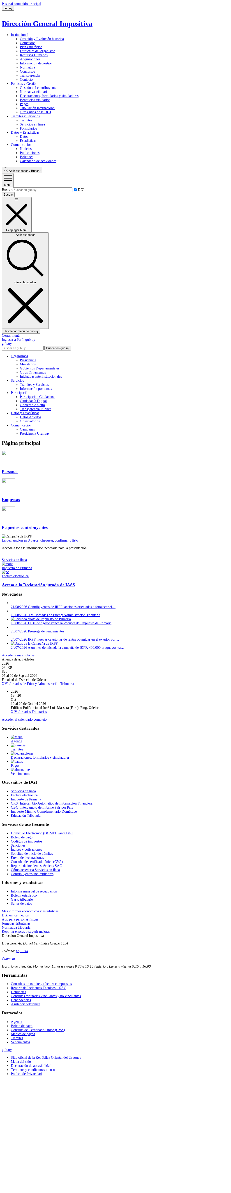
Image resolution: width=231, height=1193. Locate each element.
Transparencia (30, 75)
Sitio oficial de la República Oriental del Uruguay (46, 1057)
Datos (24, 136)
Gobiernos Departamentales (39, 368)
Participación (20, 393)
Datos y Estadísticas (25, 132)
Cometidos (27, 43)
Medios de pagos (23, 1034)
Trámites (26, 120)
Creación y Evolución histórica (42, 39)
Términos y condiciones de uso (33, 1070)
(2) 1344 (22, 951)
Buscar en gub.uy (57, 348)
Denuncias (18, 992)
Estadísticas (28, 140)
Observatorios (30, 421)
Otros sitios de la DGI (35, 112)
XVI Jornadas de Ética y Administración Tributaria (38, 684)
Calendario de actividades (38, 161)
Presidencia (28, 360)
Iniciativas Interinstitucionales (41, 376)
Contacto (26, 79)
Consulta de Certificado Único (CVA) (38, 1030)
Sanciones (18, 845)
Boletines (26, 157)
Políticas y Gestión (24, 83)
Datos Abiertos (30, 417)
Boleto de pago (21, 837)
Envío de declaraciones (27, 857)
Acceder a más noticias (18, 655)
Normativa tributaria (34, 92)
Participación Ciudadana (37, 397)
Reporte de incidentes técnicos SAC (36, 866)
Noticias (26, 149)
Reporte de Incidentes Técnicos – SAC (38, 988)
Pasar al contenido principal (21, 4)
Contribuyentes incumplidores (32, 874)
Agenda (16, 1022)
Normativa (27, 67)
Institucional (19, 35)
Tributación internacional (37, 108)
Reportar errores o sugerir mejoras (26, 931)
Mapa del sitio (21, 1061)
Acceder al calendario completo (24, 719)
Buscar (24, 171)
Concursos (27, 71)
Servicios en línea (32, 124)
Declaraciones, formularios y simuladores (49, 96)
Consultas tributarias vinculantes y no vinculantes (46, 996)
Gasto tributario (22, 899)
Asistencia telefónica (25, 1004)
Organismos (19, 356)
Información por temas (36, 389)
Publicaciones (29, 153)
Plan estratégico (31, 47)
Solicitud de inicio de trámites (32, 853)
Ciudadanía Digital (33, 401)
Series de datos (21, 903)
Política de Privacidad (26, 1074)
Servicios (17, 380)
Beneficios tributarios (35, 100)
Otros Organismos (33, 372)
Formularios (28, 128)
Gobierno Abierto (32, 405)
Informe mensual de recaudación (34, 891)
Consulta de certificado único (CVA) (37, 862)
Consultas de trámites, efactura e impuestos (41, 984)
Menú (7, 185)
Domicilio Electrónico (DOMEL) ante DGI (42, 833)
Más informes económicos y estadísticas (30, 911)
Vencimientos (20, 1042)
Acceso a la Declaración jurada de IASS (38, 584)
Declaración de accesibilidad (31, 1066)
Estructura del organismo (37, 51)
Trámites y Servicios (25, 116)
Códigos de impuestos (26, 841)
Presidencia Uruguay (35, 433)
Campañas (27, 429)
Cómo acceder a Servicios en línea (35, 870)
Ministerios (28, 364)
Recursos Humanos (34, 55)
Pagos (24, 104)
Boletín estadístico (24, 895)
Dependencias (21, 1000)
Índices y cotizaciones (26, 849)
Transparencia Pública (35, 409)
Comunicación (21, 145)
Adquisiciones (30, 59)
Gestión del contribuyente (38, 88)
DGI (81, 190)
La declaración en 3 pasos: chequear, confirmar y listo (40, 540)
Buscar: (7, 190)
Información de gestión (36, 63)
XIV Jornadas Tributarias (29, 712)
